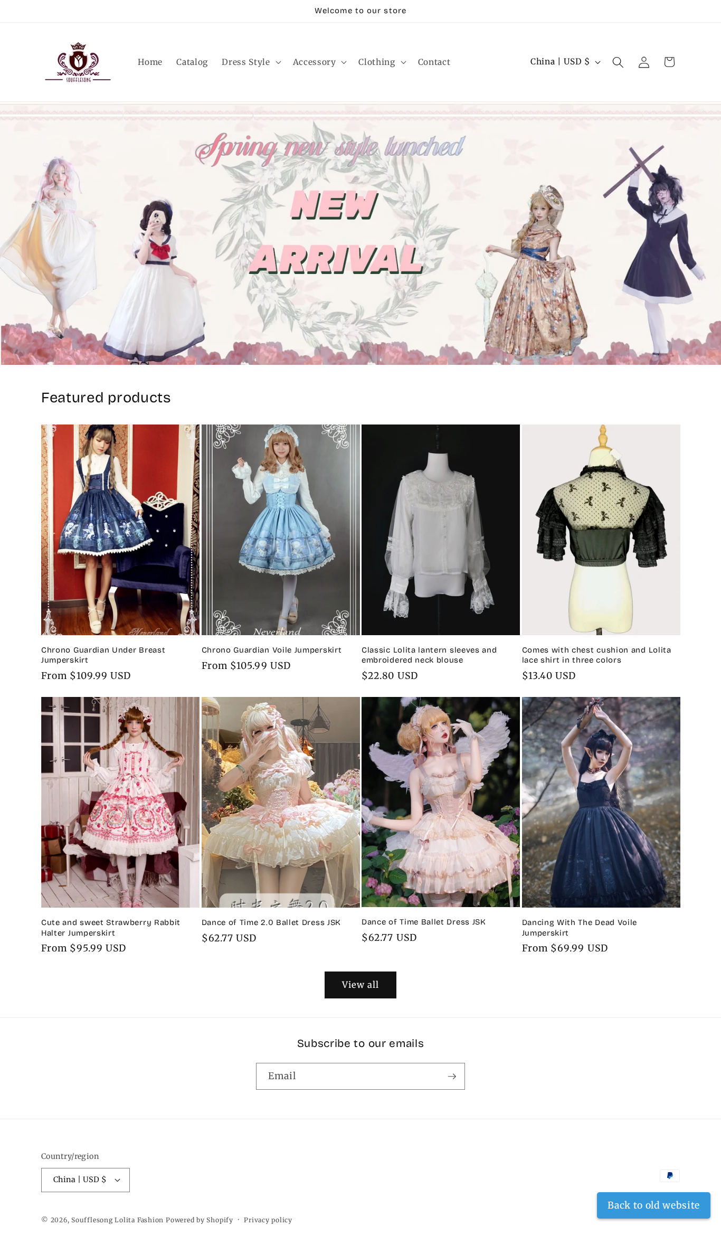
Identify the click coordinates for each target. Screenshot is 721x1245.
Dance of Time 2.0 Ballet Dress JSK (271, 922)
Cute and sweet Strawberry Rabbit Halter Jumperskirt (111, 927)
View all (361, 985)
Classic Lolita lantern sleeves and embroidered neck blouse (429, 655)
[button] (250, 62)
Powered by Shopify (199, 1220)
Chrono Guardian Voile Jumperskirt (272, 650)
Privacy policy (268, 1220)
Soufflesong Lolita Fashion (117, 1220)
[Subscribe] (451, 1076)
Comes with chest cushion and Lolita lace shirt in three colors (596, 655)
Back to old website (654, 1205)
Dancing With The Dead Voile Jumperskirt (580, 927)
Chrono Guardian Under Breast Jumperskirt (103, 655)
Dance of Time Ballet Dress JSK (424, 922)
